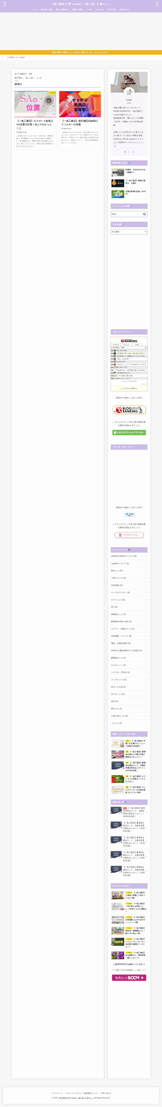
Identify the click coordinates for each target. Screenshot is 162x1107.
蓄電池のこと (118, 658)
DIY (114, 607)
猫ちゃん (116, 709)
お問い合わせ (124, 9)
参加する (144, 384)
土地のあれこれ (119, 716)
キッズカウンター (120, 592)
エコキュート (118, 665)
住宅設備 (117, 585)
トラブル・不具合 (120, 672)
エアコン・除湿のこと (123, 629)
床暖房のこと (118, 614)
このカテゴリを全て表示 (129, 381)
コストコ (116, 723)
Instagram (100, 9)
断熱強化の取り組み (121, 621)
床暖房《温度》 (78, 9)
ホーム (35, 9)
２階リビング (118, 578)
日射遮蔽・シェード (121, 636)
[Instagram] (133, 152)
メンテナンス (119, 680)
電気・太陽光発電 (121, 643)
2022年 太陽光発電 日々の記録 (126, 650)
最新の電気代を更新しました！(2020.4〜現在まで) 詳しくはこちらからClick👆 (81, 52)
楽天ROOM (111, 9)
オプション (118, 600)
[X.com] (129, 152)
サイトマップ (57, 1093)
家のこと (117, 571)
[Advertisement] (81, 31)
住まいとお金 (118, 687)
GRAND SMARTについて (124, 556)
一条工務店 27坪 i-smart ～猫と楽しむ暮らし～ (81, 4)
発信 (114, 701)
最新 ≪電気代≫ (62, 9)
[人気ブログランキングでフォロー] (129, 433)
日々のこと (118, 694)
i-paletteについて (120, 563)
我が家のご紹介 (47, 9)
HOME (11, 57)
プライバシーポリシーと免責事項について (82, 1093)
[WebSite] (125, 152)
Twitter (90, 9)
